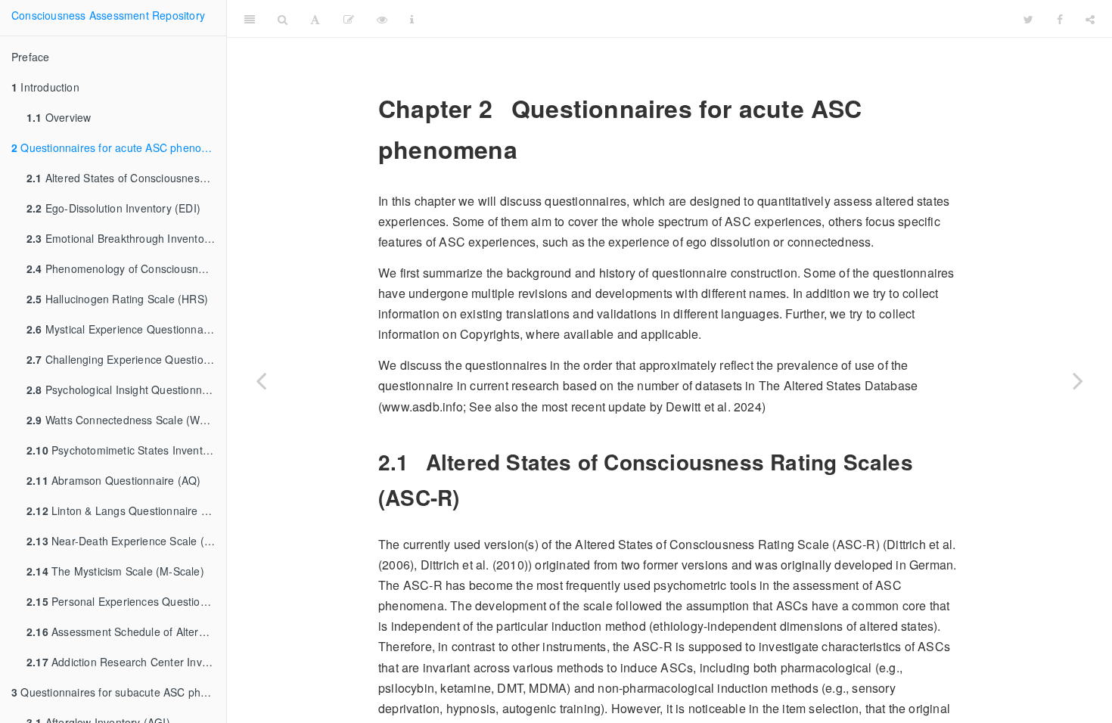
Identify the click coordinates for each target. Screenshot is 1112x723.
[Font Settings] (315, 19)
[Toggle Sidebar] (249, 19)
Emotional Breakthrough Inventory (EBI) (126, 238)
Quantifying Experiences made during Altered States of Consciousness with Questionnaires (752, 18)
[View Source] (382, 19)
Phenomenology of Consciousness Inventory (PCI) (126, 268)
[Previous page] (261, 380)
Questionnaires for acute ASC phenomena (118, 147)
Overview (58, 117)
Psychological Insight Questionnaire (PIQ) (126, 389)
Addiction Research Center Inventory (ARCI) (126, 661)
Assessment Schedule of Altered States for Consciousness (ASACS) (126, 631)
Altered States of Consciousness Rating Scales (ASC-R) (126, 177)
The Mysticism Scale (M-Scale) (115, 571)
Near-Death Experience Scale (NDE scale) (126, 540)
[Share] (1090, 19)
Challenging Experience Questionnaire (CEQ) (126, 359)
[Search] (282, 19)
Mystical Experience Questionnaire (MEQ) (126, 329)
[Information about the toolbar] (412, 19)
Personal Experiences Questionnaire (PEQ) (126, 601)
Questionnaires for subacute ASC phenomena (118, 692)
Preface (30, 56)
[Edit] (348, 19)
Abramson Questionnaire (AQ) (113, 480)
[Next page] (1078, 380)
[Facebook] (1059, 19)
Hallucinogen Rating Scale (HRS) (117, 298)
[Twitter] (1028, 19)
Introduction (45, 87)
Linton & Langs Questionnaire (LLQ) (126, 510)
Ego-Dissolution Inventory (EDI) (113, 208)
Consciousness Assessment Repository (108, 15)
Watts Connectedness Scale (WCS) (122, 419)
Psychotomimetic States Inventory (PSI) (126, 450)
